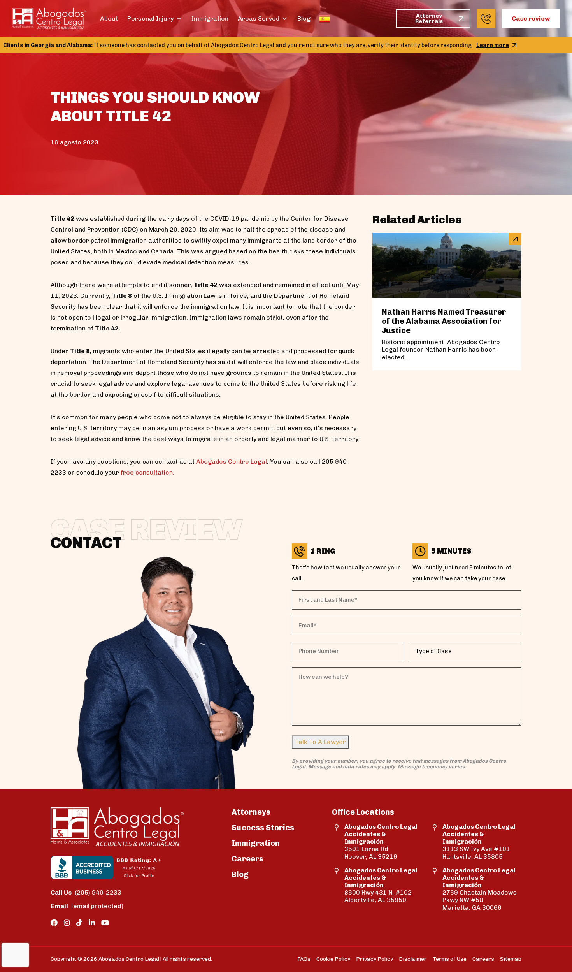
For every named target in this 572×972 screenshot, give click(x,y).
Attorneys (251, 812)
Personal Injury (150, 18)
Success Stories (263, 827)
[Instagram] (67, 923)
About (109, 18)
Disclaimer (413, 959)
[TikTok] (79, 923)
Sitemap (510, 959)
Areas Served (258, 18)
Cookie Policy (333, 959)
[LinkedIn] (92, 923)
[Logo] (49, 18)
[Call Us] (486, 18)
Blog (304, 18)
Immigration (209, 18)
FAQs (304, 959)
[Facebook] (54, 923)
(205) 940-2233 (86, 892)
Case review (531, 18)
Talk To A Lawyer (320, 741)
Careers (247, 858)
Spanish (324, 18)
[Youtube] (105, 923)
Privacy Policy (374, 959)
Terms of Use (450, 959)
